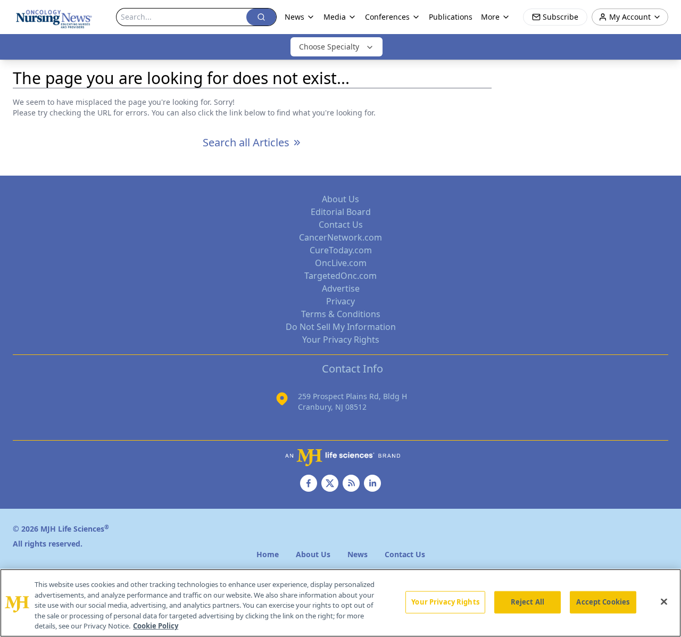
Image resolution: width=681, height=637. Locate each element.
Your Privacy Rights (340, 339)
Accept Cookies (602, 602)
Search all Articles (246, 142)
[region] (340, 603)
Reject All (527, 602)
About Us (340, 199)
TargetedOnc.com (340, 276)
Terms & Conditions (340, 314)
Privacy (340, 301)
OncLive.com (341, 263)
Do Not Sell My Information (341, 327)
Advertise (341, 288)
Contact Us (341, 224)
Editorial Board (341, 212)
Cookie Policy (155, 626)
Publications (450, 17)
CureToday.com (341, 250)
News (294, 17)
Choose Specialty (329, 47)
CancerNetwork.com (340, 237)
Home (267, 554)
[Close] (664, 602)
